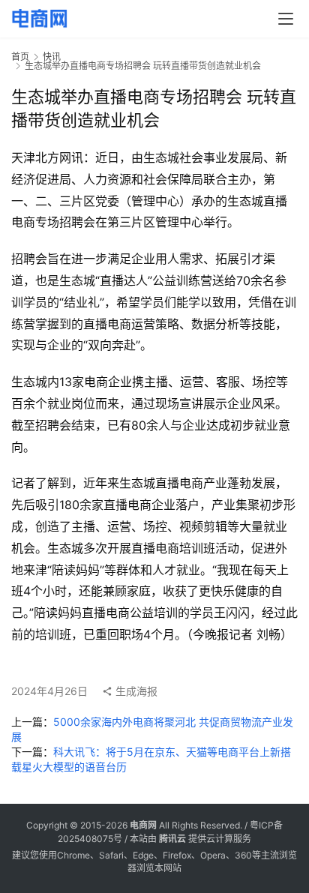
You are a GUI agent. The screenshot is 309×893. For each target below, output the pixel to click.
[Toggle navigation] (286, 18)
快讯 (52, 56)
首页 (20, 56)
